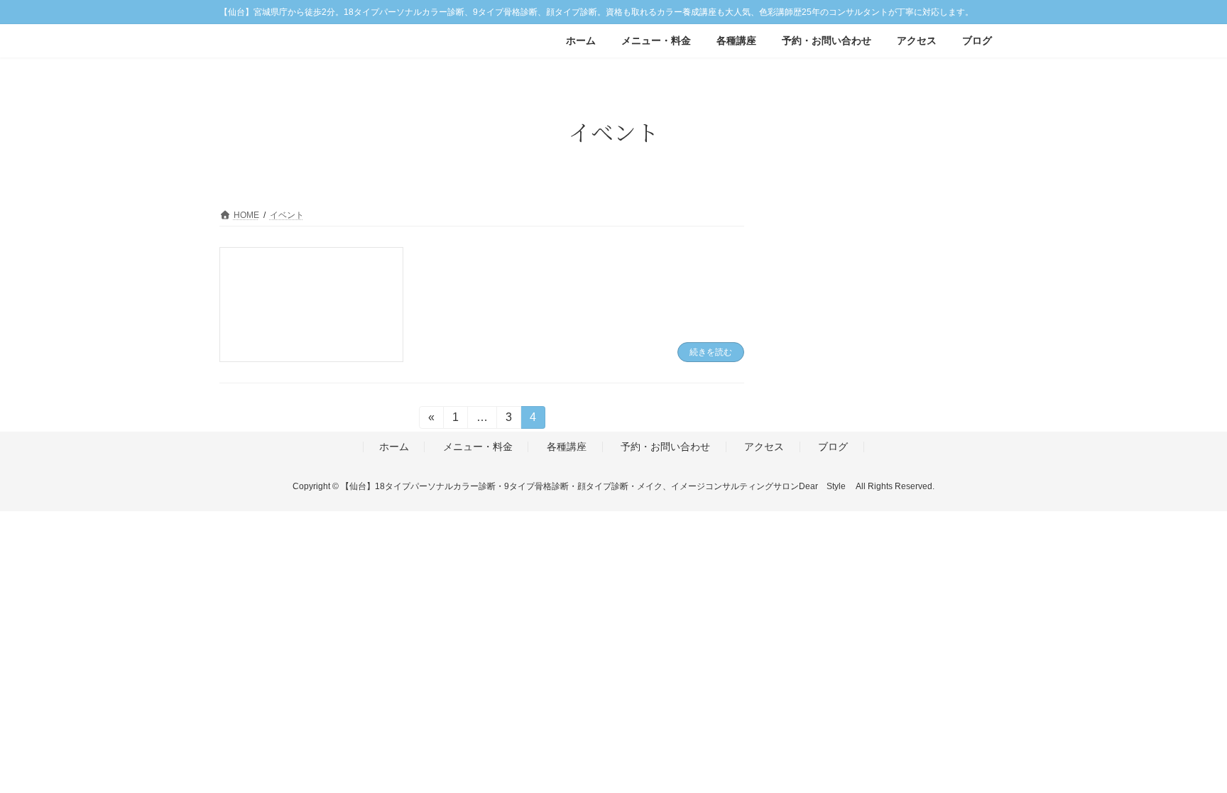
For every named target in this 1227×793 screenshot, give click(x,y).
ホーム (394, 446)
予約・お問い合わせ (665, 446)
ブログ (833, 446)
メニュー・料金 (478, 446)
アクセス (764, 446)
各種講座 (567, 446)
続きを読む (710, 352)
